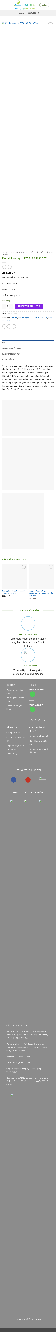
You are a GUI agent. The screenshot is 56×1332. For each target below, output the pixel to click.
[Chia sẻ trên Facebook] (9, 326)
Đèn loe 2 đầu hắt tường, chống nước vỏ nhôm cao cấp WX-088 (41, 593)
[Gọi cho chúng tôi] (32, 694)
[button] (3, 5)
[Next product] (4, 267)
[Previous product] (10, 267)
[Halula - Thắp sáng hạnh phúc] (24, 5)
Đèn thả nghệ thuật (25, 318)
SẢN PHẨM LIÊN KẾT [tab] (11, 354)
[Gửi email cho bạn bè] (14, 326)
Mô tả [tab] (5, 343)
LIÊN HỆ (33, 685)
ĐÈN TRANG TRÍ (21, 252)
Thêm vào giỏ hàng (29, 306)
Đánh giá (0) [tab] (8, 359)
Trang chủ (7, 252)
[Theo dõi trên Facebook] (13, 780)
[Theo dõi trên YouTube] (28, 780)
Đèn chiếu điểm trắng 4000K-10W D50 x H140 (13, 592)
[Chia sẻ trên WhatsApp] (4, 326)
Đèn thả (34, 252)
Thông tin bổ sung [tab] (11, 348)
